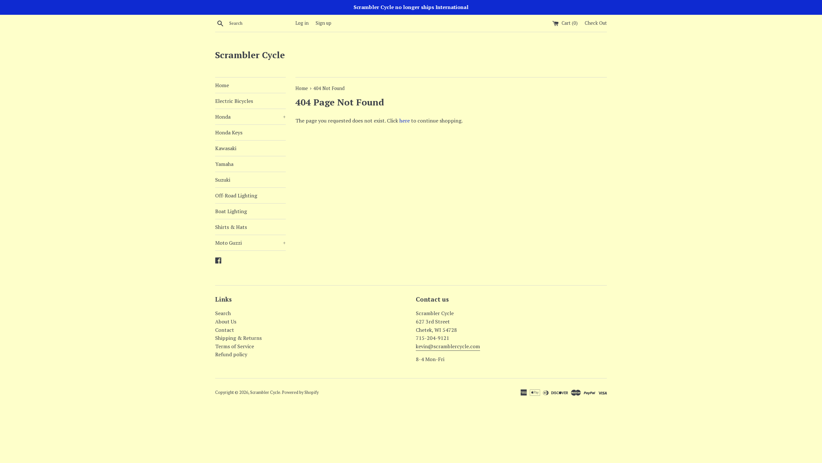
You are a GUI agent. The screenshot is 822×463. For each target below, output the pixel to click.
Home (222, 85)
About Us (225, 321)
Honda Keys (228, 132)
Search (223, 313)
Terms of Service (234, 346)
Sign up (323, 23)
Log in (302, 23)
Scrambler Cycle (250, 55)
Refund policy (231, 354)
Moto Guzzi (250, 242)
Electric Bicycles (234, 100)
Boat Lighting (231, 211)
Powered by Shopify (300, 392)
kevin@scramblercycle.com (448, 346)
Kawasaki (225, 148)
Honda (250, 116)
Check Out (596, 23)
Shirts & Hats (231, 227)
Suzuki (222, 179)
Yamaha (224, 164)
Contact (224, 329)
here (404, 120)
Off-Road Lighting (236, 195)
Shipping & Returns (238, 337)
